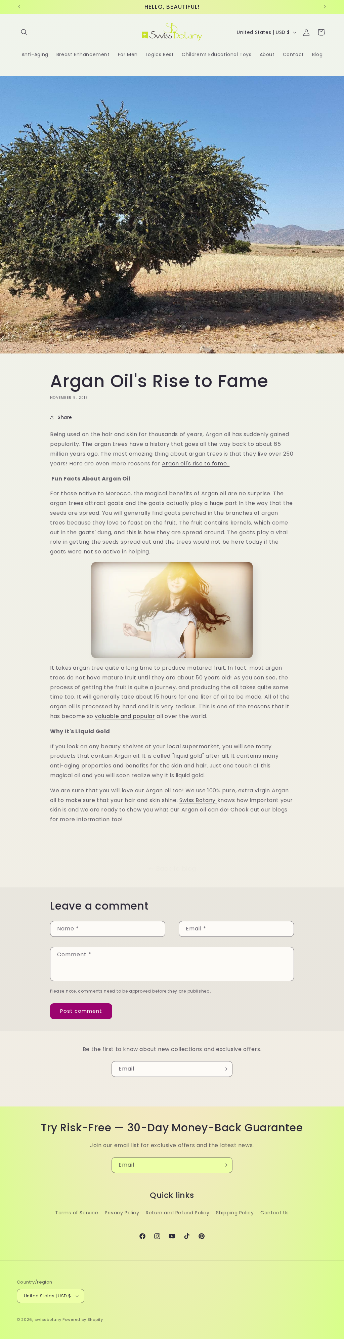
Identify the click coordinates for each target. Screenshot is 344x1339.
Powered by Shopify (82, 1319)
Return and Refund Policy (177, 1212)
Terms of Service (76, 1212)
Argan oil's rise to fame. (196, 463)
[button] (24, 32)
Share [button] (65, 417)
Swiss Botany (198, 800)
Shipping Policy (235, 1212)
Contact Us (274, 1212)
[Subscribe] (224, 1069)
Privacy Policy (122, 1212)
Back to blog (176, 868)
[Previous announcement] (19, 6)
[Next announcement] (324, 6)
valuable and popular (125, 716)
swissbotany (48, 1319)
